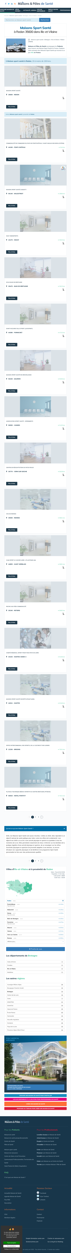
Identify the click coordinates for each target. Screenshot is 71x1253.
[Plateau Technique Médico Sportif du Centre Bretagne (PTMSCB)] (35, 777)
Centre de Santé (9, 1141)
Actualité (26, 10)
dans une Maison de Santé (48, 1156)
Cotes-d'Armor (34, 962)
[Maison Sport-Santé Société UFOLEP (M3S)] (35, 684)
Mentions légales (9, 1217)
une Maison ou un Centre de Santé (50, 1161)
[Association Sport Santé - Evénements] (35, 406)
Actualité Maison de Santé (12, 1193)
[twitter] (8, 4)
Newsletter (8, 1203)
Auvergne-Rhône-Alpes (35, 984)
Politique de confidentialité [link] (11, 1249)
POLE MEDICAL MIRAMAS (12, 1039)
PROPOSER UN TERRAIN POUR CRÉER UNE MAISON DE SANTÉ (35, 1108)
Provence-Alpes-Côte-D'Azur (35, 1030)
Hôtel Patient (17, 10)
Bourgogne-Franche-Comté (35, 988)
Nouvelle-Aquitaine (35, 1019)
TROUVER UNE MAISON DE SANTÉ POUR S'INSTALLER (35, 1095)
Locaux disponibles (41, 10)
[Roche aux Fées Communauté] (35, 592)
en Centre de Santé (45, 1141)
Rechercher (45, 20)
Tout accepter (11, 1243)
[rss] (15, 4)
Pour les (12, 1130)
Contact (39, 1214)
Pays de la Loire (35, 1026)
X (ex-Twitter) (44, 1196)
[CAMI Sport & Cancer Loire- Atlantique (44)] (35, 545)
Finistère (34, 965)
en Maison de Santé (49, 1135)
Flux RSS (7, 1200)
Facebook (43, 1193)
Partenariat (40, 1217)
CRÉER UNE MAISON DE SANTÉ (35, 1104)
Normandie (35, 1016)
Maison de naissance (11, 1153)
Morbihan (34, 972)
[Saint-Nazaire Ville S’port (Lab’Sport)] (35, 314)
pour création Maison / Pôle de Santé (51, 1164)
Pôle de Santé (8, 1144)
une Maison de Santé (45, 1149)
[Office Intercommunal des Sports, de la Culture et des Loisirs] (35, 731)
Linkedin (42, 1200)
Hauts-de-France (35, 1009)
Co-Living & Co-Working (55, 1242)
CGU (5, 1214)
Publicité (39, 1221)
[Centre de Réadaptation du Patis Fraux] (35, 453)
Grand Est (35, 1005)
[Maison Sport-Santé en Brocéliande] (35, 360)
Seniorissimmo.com (32, 1242)
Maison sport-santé (10, 1149)
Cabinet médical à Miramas (15, 1082)
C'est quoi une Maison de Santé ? (15, 1177)
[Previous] (29, 817)
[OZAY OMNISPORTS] (35, 221)
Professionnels (65, 10)
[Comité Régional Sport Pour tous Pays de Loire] (35, 638)
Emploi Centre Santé (53, 10)
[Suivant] (41, 817)
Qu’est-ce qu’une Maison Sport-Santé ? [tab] (19, 828)
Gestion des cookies (53, 1249)
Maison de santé (9, 1135)
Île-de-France (35, 1012)
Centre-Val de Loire (35, 995)
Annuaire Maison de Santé (7, 10)
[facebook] (5, 4)
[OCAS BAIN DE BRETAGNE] (35, 267)
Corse (34, 998)
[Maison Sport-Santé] (35, 76)
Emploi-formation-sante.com (35, 1238)
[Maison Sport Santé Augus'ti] (35, 175)
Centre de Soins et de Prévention (14, 1156)
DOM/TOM (35, 1002)
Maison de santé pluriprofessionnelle (16, 1138)
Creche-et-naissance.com (56, 1238)
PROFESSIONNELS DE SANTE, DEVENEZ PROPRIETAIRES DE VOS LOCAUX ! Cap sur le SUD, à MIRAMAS (19, 1087)
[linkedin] (12, 4)
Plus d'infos (11, 106)
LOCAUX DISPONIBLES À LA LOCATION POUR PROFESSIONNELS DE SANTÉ (35, 1099)
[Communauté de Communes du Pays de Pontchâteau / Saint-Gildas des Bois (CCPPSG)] (35, 128)
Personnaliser (11, 1246)
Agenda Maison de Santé (12, 1196)
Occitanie (35, 1023)
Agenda (33, 10)
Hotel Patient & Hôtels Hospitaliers (15, 1166)
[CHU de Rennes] (35, 499)
